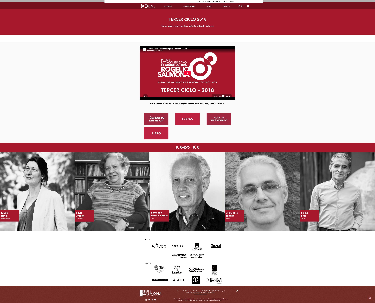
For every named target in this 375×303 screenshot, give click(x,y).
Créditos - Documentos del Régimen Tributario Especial (212, 298)
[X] (242, 6)
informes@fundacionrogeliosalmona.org (204, 292)
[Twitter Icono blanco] (149, 300)
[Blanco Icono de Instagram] (239, 6)
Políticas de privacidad (190, 298)
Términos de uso (178, 298)
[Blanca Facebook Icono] (245, 6)
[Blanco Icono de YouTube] (248, 6)
